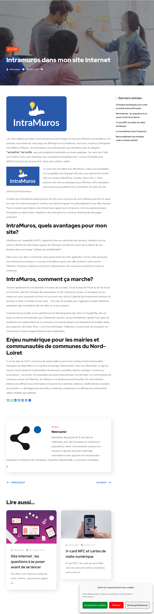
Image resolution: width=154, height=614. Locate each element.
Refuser (116, 605)
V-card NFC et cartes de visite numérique (86, 554)
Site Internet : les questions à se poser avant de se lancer (28, 561)
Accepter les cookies (95, 605)
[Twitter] (7, 466)
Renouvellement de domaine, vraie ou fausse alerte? (130, 138)
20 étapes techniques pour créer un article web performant (132, 106)
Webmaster (14, 69)
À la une (12, 49)
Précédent (18, 482)
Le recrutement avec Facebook (131, 131)
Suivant (102, 482)
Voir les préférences (137, 605)
